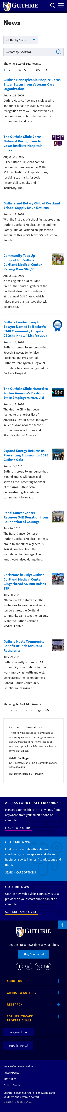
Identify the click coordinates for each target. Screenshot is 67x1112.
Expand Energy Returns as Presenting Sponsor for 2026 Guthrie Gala (25, 455)
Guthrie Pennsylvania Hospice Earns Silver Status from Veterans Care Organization (31, 84)
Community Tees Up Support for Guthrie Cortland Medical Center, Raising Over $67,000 (22, 262)
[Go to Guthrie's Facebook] (19, 966)
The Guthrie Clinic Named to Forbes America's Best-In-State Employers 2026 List (25, 393)
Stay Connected (33, 954)
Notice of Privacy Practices (18, 1066)
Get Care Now (17, 842)
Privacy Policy (11, 1072)
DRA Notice (9, 1079)
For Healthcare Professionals (20, 1018)
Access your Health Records (32, 802)
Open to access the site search (52, 5)
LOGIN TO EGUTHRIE (18, 828)
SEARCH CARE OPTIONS (20, 872)
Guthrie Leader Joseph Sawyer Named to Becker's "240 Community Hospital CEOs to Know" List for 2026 (25, 329)
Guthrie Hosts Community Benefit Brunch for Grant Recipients (23, 646)
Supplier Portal (18, 1046)
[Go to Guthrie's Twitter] (38, 966)
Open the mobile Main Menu (61, 5)
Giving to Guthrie (21, 993)
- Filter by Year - (16, 40)
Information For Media (26, 773)
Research (15, 1004)
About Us (14, 981)
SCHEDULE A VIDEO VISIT (21, 912)
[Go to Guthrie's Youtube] (47, 966)
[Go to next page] (45, 70)
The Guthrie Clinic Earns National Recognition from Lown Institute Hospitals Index (24, 143)
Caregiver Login (19, 1032)
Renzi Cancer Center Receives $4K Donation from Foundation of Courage (25, 517)
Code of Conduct (13, 1085)
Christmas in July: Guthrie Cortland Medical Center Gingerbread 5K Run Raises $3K (24, 581)
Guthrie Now (17, 886)
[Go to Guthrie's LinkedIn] (28, 966)
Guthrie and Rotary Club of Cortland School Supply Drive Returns (31, 205)
